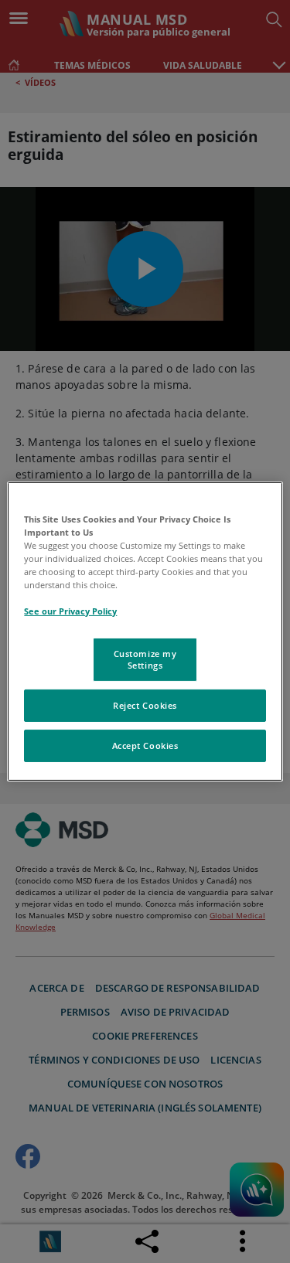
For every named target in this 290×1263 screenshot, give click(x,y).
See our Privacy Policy (70, 611)
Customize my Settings (145, 659)
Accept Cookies (145, 745)
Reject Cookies (145, 705)
